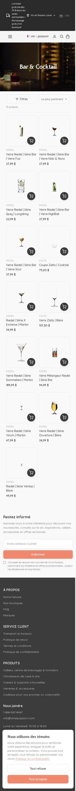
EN (67, 15)
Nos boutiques (13, 603)
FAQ (6, 609)
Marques (9, 615)
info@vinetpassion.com (18, 718)
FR (61, 15)
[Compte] (54, 37)
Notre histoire (12, 597)
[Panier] (67, 36)
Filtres (24, 99)
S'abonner (38, 554)
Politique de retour (15, 640)
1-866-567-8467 (12, 712)
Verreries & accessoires (19, 688)
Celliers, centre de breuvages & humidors (30, 670)
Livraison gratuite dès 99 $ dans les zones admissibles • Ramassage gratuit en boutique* (18, 15)
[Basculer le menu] (10, 37)
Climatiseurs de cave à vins (21, 676)
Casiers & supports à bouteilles (24, 682)
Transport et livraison (17, 633)
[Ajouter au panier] (31, 141)
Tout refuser (38, 768)
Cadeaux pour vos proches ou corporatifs (31, 694)
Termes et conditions (17, 646)
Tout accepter (38, 779)
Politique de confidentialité (21, 652)
